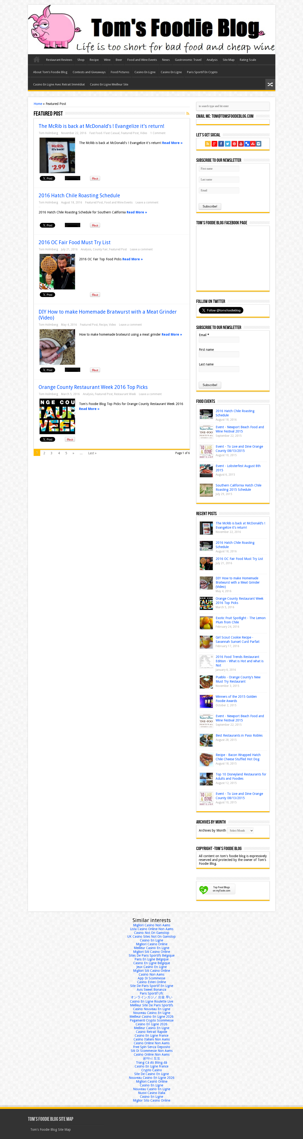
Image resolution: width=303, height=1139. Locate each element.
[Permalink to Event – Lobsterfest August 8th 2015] (206, 470)
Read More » (172, 143)
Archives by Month (212, 830)
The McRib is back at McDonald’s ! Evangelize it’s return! (101, 126)
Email (204, 335)
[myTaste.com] (217, 895)
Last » (92, 453)
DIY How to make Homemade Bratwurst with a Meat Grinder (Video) (238, 582)
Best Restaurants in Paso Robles (239, 735)
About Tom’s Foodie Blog (50, 72)
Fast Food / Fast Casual (104, 133)
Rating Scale (248, 60)
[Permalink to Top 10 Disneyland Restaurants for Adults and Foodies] (206, 779)
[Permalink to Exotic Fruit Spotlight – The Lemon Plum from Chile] (206, 622)
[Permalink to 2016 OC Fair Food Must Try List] (57, 271)
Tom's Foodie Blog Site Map (50, 1129)
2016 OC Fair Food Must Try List (75, 242)
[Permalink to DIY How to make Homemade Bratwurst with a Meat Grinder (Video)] (57, 347)
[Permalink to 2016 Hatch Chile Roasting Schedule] (206, 414)
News (166, 60)
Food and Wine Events (142, 60)
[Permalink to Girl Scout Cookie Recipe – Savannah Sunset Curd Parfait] (206, 642)
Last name (206, 364)
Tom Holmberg (48, 133)
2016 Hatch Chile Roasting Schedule (79, 195)
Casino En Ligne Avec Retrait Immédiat (59, 84)
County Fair (100, 249)
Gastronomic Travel (188, 60)
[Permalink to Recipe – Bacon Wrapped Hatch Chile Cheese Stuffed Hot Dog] (206, 759)
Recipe (94, 60)
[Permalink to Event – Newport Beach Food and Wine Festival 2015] (206, 431)
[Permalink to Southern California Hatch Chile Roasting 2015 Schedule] (206, 490)
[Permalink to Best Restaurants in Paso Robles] (206, 740)
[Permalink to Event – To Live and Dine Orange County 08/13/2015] (206, 451)
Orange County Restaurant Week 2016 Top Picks (93, 387)
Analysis (212, 60)
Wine (107, 60)
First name (206, 349)
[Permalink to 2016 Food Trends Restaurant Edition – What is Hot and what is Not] (206, 661)
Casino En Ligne (145, 72)
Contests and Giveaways (89, 72)
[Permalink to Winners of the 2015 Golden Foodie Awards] (206, 701)
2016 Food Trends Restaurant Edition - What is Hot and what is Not (239, 661)
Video (143, 133)
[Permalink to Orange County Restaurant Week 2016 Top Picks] (57, 416)
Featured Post (130, 133)
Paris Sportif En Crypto (202, 72)
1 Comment (157, 133)
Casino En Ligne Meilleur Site (109, 84)
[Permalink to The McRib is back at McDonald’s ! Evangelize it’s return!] (57, 155)
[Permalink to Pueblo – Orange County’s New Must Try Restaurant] (206, 682)
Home (36, 60)
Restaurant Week (125, 394)
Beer (119, 60)
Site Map (229, 60)
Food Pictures (120, 72)
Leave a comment (147, 202)
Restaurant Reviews (59, 60)
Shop (81, 60)
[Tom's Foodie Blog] (151, 29)
